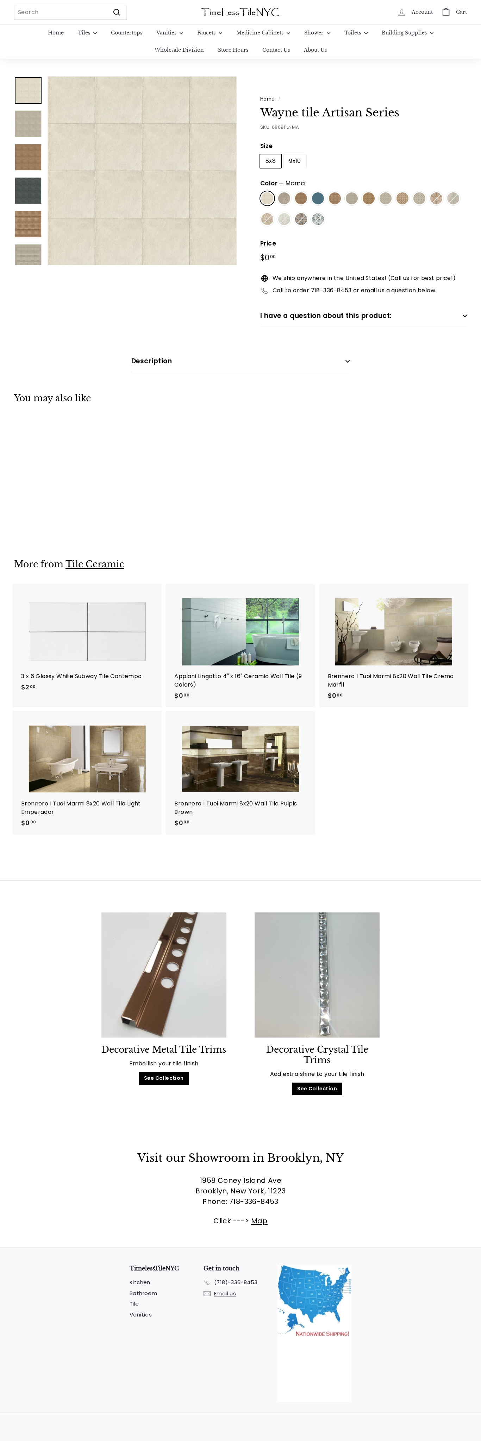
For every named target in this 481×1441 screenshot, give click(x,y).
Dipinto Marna (318, 219)
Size (266, 146)
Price (268, 243)
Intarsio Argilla (453, 198)
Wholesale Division (179, 50)
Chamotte (301, 198)
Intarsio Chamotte (436, 198)
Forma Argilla (386, 198)
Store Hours (233, 50)
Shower (314, 33)
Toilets (353, 33)
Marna (267, 198)
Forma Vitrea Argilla (419, 198)
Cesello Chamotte (267, 219)
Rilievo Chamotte (335, 198)
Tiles (85, 33)
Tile (134, 1303)
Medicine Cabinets (260, 33)
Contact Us (276, 50)
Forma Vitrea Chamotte (402, 198)
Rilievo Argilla (352, 198)
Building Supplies (405, 33)
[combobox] (70, 12)
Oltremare (318, 198)
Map (259, 1221)
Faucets (207, 33)
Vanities (167, 33)
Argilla (284, 198)
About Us (315, 50)
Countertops (126, 33)
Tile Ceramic (94, 564)
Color (282, 183)
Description (151, 361)
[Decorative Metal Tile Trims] (163, 975)
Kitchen (140, 1282)
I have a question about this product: (326, 315)
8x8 (271, 161)
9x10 (295, 161)
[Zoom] (142, 171)
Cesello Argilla (284, 219)
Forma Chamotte (369, 198)
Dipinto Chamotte (301, 219)
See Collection (164, 1078)
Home (56, 33)
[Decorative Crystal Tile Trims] (317, 975)
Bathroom (143, 1293)
